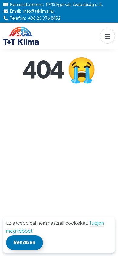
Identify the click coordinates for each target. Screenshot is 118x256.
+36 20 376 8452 (44, 18)
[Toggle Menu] (107, 36)
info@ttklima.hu (38, 11)
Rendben (24, 243)
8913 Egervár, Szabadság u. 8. (74, 4)
